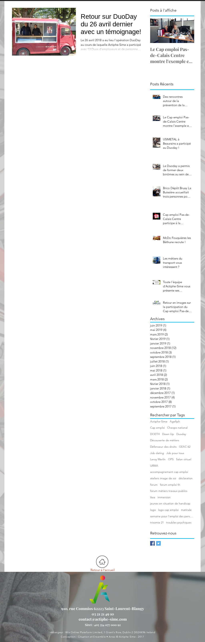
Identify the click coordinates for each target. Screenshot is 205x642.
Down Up (168, 434)
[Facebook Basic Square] (152, 543)
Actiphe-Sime (158, 421)
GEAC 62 (184, 446)
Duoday (181, 434)
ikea (152, 497)
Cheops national (177, 427)
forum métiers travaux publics (168, 491)
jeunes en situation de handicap (170, 503)
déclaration (186, 478)
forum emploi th (170, 484)
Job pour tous (175, 453)
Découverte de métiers (164, 440)
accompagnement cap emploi (169, 472)
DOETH (155, 434)
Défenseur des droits (163, 446)
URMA (154, 465)
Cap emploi (157, 427)
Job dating (157, 453)
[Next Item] (188, 31)
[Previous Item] (156, 31)
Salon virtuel (183, 459)
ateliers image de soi (163, 478)
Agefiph (175, 421)
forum (154, 484)
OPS (171, 459)
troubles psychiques (178, 522)
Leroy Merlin (158, 459)
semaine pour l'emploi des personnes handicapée (172, 516)
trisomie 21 (157, 522)
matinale (186, 510)
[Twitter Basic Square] (158, 543)
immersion (164, 497)
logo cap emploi (168, 510)
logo (153, 510)
